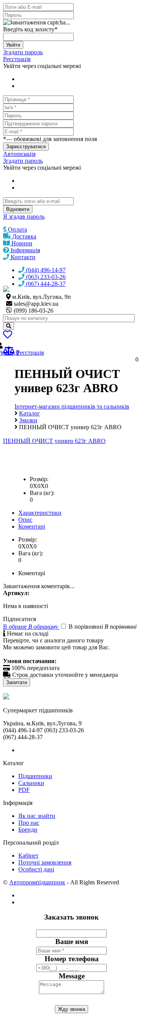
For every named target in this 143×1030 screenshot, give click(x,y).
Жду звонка (71, 1009)
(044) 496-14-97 (45, 270)
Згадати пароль (23, 52)
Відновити (17, 209)
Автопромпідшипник (37, 882)
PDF (24, 790)
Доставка (23, 236)
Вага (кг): (42, 493)
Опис (25, 519)
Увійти (13, 45)
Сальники (31, 783)
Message (72, 976)
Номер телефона (72, 959)
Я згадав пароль (24, 216)
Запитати (16, 682)
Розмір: (39, 479)
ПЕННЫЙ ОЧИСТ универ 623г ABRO (54, 441)
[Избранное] (7, 336)
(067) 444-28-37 (45, 284)
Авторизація (19, 154)
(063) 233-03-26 (45, 277)
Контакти (22, 257)
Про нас (28, 822)
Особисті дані (36, 869)
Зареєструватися (26, 146)
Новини (21, 243)
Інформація (24, 250)
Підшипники (35, 776)
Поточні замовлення (44, 862)
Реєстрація (17, 59)
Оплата (16, 229)
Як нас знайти (36, 816)
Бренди (27, 829)
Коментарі (31, 526)
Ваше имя (71, 942)
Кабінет (28, 855)
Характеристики (39, 512)
